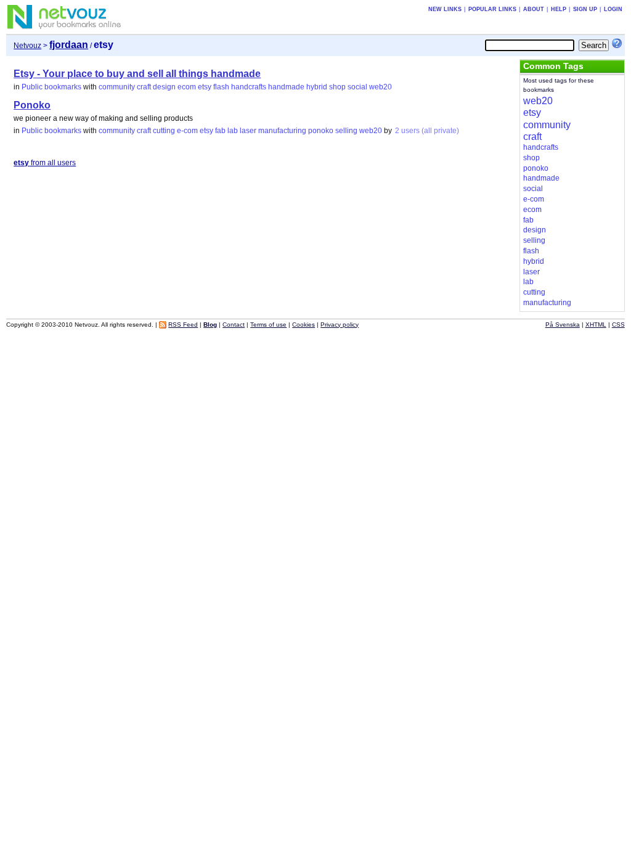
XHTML (595, 324)
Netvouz (27, 45)
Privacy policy (339, 324)
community (117, 87)
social (357, 87)
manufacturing (282, 130)
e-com (187, 130)
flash (221, 87)
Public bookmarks (51, 87)
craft (144, 87)
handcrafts (248, 87)
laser (248, 130)
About (533, 9)
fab (220, 130)
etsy (204, 87)
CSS (618, 324)
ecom (186, 87)
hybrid (316, 87)
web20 (380, 87)
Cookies (303, 324)
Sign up (585, 9)
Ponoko (32, 105)
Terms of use (268, 324)
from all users (45, 162)
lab (232, 130)
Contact (233, 324)
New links (445, 9)
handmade (286, 87)
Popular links (492, 9)
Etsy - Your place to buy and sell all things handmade (137, 73)
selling (346, 130)
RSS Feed (183, 324)
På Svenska (562, 324)
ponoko (320, 130)
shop (337, 87)
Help (558, 9)
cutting (164, 130)
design (164, 87)
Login (613, 9)
